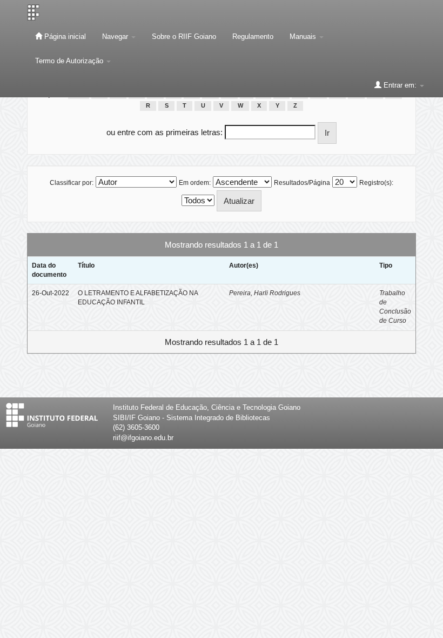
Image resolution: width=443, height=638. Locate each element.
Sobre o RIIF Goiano (184, 36)
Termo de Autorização (70, 61)
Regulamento (252, 36)
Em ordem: (195, 183)
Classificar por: (71, 183)
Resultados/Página (302, 183)
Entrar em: (400, 85)
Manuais (304, 36)
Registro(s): (376, 183)
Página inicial (64, 36)
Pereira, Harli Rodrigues (264, 293)
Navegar (116, 36)
